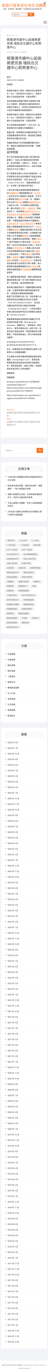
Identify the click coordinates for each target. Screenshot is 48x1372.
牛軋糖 (24, 618)
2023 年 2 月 (13, 922)
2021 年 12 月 (13, 1000)
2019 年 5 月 (13, 1174)
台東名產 (10, 568)
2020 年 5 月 (13, 1107)
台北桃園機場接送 (30, 554)
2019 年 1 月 (13, 1196)
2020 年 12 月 (13, 1067)
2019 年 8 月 (13, 1157)
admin (15, 52)
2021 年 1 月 (13, 1062)
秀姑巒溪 (36, 242)
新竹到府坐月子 (19, 248)
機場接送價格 (24, 613)
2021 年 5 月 (13, 1039)
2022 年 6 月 (13, 967)
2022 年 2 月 (13, 989)
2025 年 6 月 (13, 776)
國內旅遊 (11, 665)
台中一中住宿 (12, 550)
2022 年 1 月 (13, 995)
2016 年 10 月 (13, 1342)
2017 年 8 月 (13, 1286)
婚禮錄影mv (23, 586)
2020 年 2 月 (13, 1123)
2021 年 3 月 (13, 1051)
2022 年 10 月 (13, 944)
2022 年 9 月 (13, 950)
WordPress (26, 1368)
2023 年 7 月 (13, 894)
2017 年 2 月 (13, 1319)
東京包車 (19, 202)
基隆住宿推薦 (12, 577)
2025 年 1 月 (13, 793)
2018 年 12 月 (13, 1202)
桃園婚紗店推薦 (13, 604)
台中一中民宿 (27, 550)
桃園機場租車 (12, 609)
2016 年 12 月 (13, 1331)
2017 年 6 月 (13, 1297)
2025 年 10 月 (13, 754)
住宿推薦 (11, 654)
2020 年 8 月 (13, 1090)
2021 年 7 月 (13, 1028)
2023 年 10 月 (13, 877)
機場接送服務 (13, 688)
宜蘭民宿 (10, 591)
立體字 (23, 208)
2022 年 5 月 (13, 972)
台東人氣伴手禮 (29, 559)
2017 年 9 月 (13, 1280)
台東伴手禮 (26, 563)
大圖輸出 (10, 582)
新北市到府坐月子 (28, 224)
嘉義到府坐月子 (31, 211)
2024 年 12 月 (13, 798)
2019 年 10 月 (13, 1146)
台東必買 (22, 568)
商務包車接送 (35, 568)
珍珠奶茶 (35, 618)
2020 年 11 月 (13, 1073)
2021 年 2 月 (13, 1056)
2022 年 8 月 (13, 955)
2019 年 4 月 (13, 1179)
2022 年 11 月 (13, 938)
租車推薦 (11, 710)
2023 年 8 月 (13, 888)
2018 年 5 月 (13, 1235)
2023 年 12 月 (13, 866)
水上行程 (11, 693)
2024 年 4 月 (13, 843)
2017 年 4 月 (13, 1308)
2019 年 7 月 (13, 1163)
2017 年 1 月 (13, 1325)
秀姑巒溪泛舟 (26, 260)
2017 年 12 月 (13, 1263)
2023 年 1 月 (13, 927)
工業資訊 (11, 676)
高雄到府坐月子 (25, 214)
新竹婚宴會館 (26, 269)
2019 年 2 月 (13, 1191)
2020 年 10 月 (13, 1079)
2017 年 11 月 (13, 1269)
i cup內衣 (35, 540)
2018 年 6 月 (13, 1230)
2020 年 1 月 (13, 1129)
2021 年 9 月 (13, 1017)
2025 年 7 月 (13, 770)
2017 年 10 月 (13, 1275)
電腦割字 (32, 208)
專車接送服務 (24, 591)
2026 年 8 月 (13, 742)
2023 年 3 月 (13, 916)
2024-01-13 (13, 35)
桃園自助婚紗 (27, 609)
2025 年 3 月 (13, 787)
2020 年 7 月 (13, 1095)
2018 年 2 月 (13, 1252)
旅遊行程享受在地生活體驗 (24, 5)
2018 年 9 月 (13, 1219)
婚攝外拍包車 (24, 582)
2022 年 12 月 (13, 933)
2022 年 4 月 (13, 978)
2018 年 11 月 (13, 1207)
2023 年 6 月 (13, 899)
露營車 (25, 236)
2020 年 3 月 (13, 1118)
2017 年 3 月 (13, 1314)
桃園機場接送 (29, 604)
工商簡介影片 (12, 595)
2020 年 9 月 (13, 1084)
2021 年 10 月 (13, 1011)
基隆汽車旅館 (27, 577)
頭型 (24, 217)
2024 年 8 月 (13, 821)
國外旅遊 (11, 671)
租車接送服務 (12, 623)
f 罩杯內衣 (10, 540)
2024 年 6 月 (13, 832)
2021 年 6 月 (13, 1034)
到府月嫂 (22, 199)
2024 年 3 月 (13, 849)
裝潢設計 (11, 716)
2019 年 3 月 (13, 1185)
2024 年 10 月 (13, 810)
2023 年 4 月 (13, 910)
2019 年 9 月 (13, 1151)
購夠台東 (25, 623)
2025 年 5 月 (13, 782)
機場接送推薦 (12, 618)
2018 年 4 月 (13, 1241)
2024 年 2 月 (13, 854)
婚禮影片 (37, 582)
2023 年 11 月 (13, 871)
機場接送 (10, 613)
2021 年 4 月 (13, 1045)
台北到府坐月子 (13, 554)
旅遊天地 (24, 52)
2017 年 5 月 (13, 1303)
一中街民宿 (24, 545)
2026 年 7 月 (13, 748)
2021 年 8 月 (13, 1023)
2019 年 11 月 (13, 1140)
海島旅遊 (11, 699)
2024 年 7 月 (13, 826)
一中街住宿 (11, 545)
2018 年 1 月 (13, 1258)
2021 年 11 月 (13, 1006)
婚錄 (34, 586)
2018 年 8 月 (13, 1224)
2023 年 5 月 (13, 905)
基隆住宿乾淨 (29, 572)
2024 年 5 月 (13, 838)
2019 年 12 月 (13, 1135)
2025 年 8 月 (13, 765)
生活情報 (11, 704)
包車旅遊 (11, 660)
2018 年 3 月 (13, 1247)
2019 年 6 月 (13, 1168)
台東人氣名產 (12, 563)
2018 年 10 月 (13, 1213)
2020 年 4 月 (13, 1112)
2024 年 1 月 (13, 860)
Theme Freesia (38, 1365)
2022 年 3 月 (13, 983)
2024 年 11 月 (13, 804)
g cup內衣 (23, 540)
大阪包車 (34, 266)
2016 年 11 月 (13, 1336)
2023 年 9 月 (13, 882)
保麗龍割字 (14, 193)
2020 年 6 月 (13, 1101)
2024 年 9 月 (13, 815)
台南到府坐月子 (13, 559)
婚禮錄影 (10, 586)
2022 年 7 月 (13, 961)
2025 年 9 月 (13, 759)
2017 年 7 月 (13, 1291)
